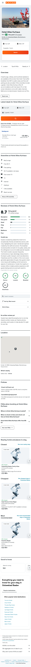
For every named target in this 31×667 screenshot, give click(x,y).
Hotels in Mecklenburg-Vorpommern (19, 661)
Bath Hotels (7, 621)
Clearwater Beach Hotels (11, 614)
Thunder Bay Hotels (10, 605)
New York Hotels (9, 617)
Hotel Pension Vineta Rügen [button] (9, 502)
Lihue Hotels (8, 602)
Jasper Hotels (8, 624)
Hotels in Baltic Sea (10, 663)
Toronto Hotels (8, 600)
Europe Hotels (21, 660)
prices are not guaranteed (8, 640)
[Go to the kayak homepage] (11, 3)
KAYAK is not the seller (8, 645)
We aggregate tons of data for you (12, 648)
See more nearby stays (24, 444)
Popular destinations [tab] (9, 590)
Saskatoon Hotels (9, 607)
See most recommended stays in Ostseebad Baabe (23, 517)
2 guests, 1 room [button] (8, 48)
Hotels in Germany (5, 661)
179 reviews (18, 34)
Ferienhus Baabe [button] (6, 540)
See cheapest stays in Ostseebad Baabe (24, 479)
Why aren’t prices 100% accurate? (12, 651)
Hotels (14, 660)
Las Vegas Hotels (9, 610)
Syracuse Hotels (9, 612)
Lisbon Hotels (8, 619)
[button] (3, 2)
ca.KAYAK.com (8, 660)
